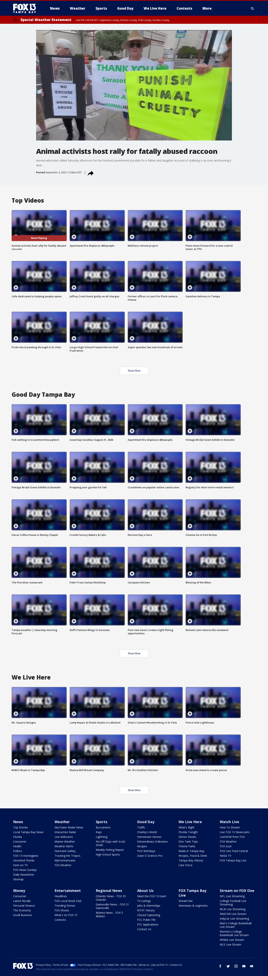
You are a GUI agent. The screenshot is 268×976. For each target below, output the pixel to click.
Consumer (19, 841)
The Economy (22, 910)
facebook (220, 966)
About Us (145, 890)
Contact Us (144, 929)
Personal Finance (24, 905)
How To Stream (230, 827)
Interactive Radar (65, 832)
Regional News (109, 890)
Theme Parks (187, 846)
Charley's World (147, 832)
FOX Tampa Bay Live (233, 860)
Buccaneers (103, 827)
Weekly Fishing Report (110, 850)
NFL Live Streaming (232, 896)
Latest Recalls (22, 901)
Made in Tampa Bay (191, 851)
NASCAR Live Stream (233, 914)
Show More (134, 370)
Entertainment (68, 890)
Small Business (22, 915)
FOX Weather (63, 865)
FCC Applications (147, 924)
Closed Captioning (148, 915)
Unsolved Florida (23, 860)
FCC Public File (146, 920)
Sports (101, 821)
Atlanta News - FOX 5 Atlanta (109, 914)
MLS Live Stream (230, 944)
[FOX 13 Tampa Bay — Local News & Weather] (26, 8)
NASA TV (225, 856)
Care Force (185, 865)
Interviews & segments (193, 905)
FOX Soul (225, 846)
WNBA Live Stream (232, 940)
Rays (99, 832)
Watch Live (229, 821)
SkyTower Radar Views (69, 827)
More (206, 8)
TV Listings (144, 901)
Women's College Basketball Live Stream (234, 933)
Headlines (61, 896)
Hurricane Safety (65, 851)
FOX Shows (62, 910)
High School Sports (108, 854)
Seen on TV (20, 865)
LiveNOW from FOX (232, 837)
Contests (60, 920)
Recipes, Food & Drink (193, 856)
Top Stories (20, 827)
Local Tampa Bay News (28, 832)
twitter (228, 966)
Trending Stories (65, 905)
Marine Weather (65, 841)
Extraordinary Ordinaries (152, 841)
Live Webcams (64, 837)
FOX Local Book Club (68, 901)
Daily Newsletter (23, 874)
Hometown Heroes (149, 837)
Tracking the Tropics (67, 856)
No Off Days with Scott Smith (110, 843)
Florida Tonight (188, 832)
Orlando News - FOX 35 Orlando (111, 898)
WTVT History (146, 910)
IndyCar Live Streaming (234, 918)
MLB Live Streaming (232, 909)
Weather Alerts (64, 846)
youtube (244, 966)
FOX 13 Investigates (25, 856)
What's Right (186, 827)
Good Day (145, 821)
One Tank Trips (188, 841)
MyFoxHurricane (65, 860)
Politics (17, 851)
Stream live (186, 901)
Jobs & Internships (148, 905)
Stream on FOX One (237, 890)
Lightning (101, 837)
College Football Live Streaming (233, 902)
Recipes (142, 846)
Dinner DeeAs (187, 837)
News (18, 821)
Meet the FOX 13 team (151, 896)
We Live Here (190, 821)
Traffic (141, 827)
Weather (62, 821)
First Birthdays (146, 851)
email (252, 966)
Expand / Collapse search (252, 8)
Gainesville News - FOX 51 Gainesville (112, 906)
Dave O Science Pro (149, 856)
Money (19, 890)
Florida (17, 837)
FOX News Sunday (24, 870)
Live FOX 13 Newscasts (235, 832)
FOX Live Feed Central (234, 851)
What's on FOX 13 (66, 915)
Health (17, 846)
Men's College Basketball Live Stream (236, 925)
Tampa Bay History (191, 860)
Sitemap (18, 879)
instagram (236, 966)
